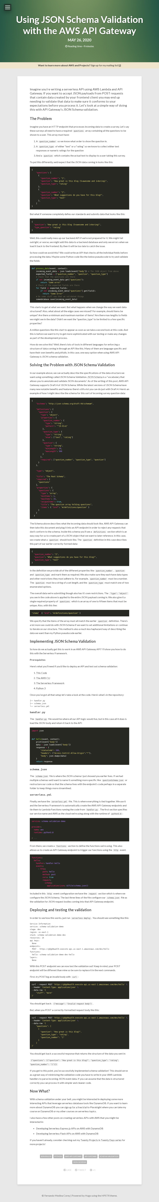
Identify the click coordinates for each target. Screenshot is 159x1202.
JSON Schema (94, 376)
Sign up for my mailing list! (78, 65)
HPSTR (106, 1195)
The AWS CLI (43, 677)
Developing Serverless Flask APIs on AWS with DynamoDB (67, 1133)
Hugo (88, 1195)
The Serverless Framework (50, 683)
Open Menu (7, 7)
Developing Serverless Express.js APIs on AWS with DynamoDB (69, 1128)
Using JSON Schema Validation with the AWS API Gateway (79, 25)
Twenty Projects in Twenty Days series (100, 1140)
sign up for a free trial (75, 1107)
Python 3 (40, 688)
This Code (41, 672)
